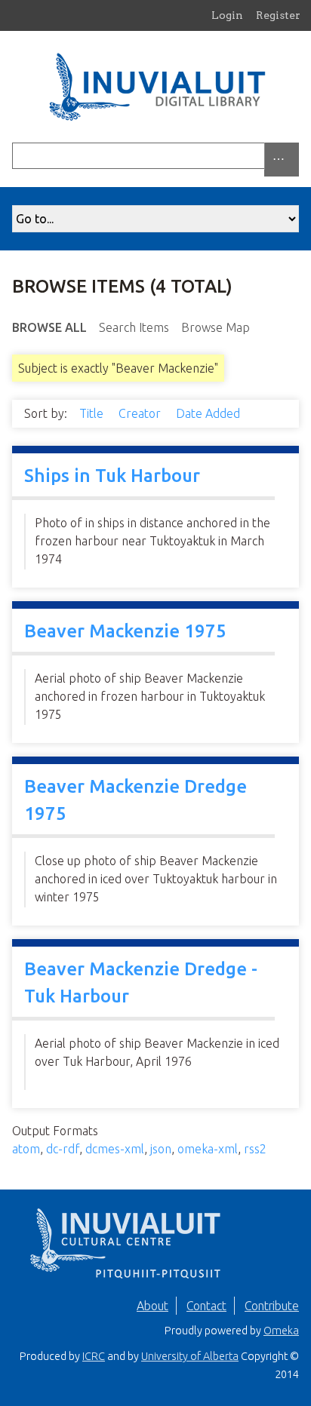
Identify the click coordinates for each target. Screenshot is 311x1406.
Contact (206, 1305)
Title (92, 413)
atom (26, 1149)
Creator (141, 413)
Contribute (272, 1305)
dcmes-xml (114, 1149)
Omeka (281, 1331)
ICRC (93, 1356)
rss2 (255, 1149)
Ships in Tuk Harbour (112, 475)
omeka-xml (207, 1149)
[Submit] (295, 156)
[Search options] (281, 160)
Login (227, 15)
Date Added (209, 413)
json (160, 1149)
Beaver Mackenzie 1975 (125, 631)
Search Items (134, 327)
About (152, 1305)
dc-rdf (62, 1149)
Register (278, 15)
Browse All (49, 327)
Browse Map (215, 327)
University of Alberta (190, 1356)
